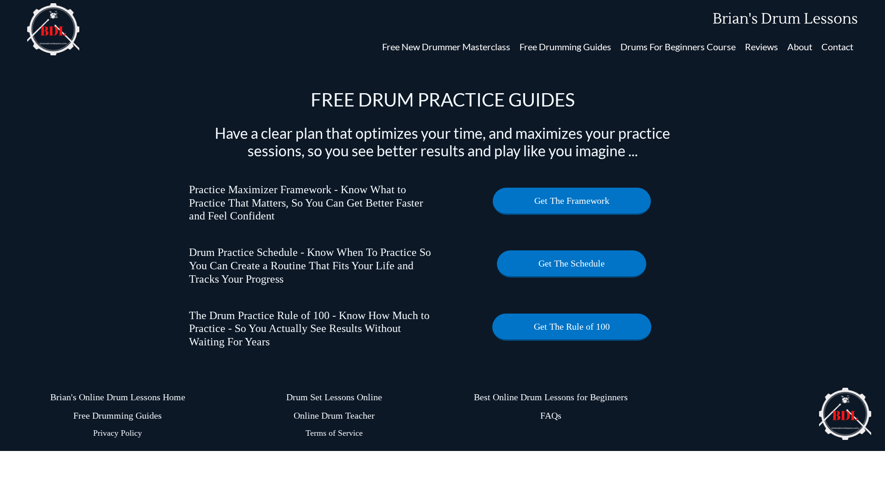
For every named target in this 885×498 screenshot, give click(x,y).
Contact (837, 46)
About (799, 46)
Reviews (761, 46)
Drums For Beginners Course (678, 46)
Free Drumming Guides (565, 46)
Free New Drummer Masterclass (446, 46)
